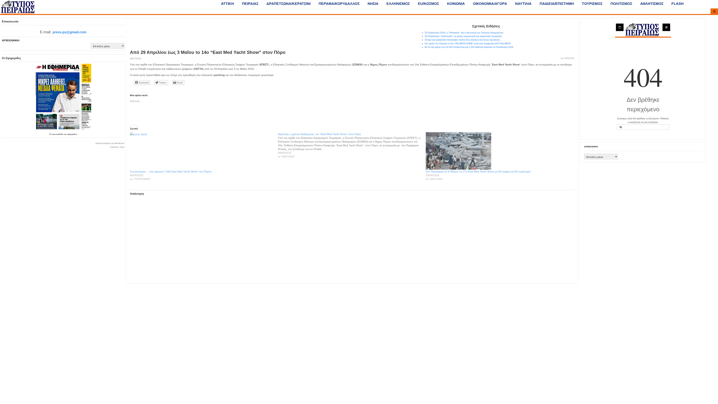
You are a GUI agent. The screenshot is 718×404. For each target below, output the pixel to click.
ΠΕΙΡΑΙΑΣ (250, 4)
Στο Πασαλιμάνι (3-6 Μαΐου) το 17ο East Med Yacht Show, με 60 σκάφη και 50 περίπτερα (478, 171)
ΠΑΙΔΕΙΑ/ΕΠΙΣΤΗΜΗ (557, 4)
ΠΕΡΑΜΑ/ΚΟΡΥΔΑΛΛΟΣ (339, 4)
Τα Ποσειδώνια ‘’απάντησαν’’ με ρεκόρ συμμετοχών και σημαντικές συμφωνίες (463, 36)
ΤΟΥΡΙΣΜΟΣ (592, 4)
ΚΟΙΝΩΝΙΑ (456, 4)
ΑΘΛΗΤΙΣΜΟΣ (651, 4)
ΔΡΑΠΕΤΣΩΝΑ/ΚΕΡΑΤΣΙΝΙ (288, 4)
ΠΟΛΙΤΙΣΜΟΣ (621, 4)
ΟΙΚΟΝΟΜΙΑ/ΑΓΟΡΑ (490, 4)
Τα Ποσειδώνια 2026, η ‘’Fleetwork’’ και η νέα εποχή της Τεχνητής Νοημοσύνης (464, 32)
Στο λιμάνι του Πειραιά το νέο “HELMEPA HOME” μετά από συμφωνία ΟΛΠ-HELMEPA (468, 43)
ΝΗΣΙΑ (373, 4)
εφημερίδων (72, 134)
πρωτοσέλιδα (58, 134)
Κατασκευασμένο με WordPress (110, 143)
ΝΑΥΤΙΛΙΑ (523, 4)
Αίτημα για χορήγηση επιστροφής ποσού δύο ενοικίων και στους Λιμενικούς (462, 40)
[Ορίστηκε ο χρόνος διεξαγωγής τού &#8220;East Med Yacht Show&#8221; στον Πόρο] (352, 145)
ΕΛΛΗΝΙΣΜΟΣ (398, 4)
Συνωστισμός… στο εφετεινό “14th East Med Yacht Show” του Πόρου (171, 171)
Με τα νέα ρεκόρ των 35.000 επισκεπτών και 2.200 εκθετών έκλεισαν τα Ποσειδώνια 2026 (469, 47)
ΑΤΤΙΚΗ (227, 4)
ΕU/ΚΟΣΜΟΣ (428, 4)
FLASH (677, 4)
